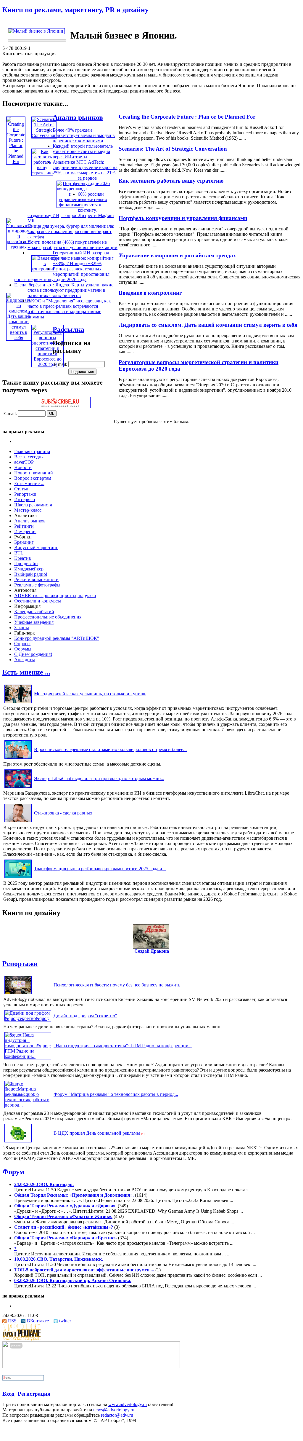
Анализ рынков (78, 117)
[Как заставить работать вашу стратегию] (42, 172)
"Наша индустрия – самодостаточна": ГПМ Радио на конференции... (123, 1045)
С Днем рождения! (33, 654)
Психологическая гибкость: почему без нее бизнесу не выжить (117, 984)
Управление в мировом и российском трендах (177, 255)
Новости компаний (33, 472)
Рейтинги (24, 526)
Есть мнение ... (29, 483)
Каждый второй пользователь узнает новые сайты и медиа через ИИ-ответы (83, 151)
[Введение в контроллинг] (44, 268)
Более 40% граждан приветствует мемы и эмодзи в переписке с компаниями (84, 135)
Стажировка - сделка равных (63, 812)
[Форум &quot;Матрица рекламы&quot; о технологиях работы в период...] (27, 1104)
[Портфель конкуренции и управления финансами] (70, 204)
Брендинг (24, 542)
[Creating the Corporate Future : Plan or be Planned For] (15, 161)
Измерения (25, 531)
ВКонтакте (38, 1320)
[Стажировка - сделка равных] (18, 822)
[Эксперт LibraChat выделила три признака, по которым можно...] (18, 787)
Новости (23, 467)
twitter (65, 1320)
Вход (8, 1394)
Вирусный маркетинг (36, 547)
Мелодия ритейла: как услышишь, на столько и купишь (90, 693)
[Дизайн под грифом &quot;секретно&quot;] (27, 1018)
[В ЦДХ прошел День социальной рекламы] (18, 1142)
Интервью (24, 499)
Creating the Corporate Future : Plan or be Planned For (187, 117)
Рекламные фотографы (37, 584)
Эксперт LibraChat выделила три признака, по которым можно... (99, 778)
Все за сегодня (28, 456)
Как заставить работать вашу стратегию (171, 181)
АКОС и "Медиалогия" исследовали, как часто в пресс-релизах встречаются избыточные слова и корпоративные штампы (69, 308)
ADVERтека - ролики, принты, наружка (55, 595)
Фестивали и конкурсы (37, 600)
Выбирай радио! (30, 574)
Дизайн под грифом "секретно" (85, 1015)
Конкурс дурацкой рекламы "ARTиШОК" (56, 638)
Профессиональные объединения (47, 616)
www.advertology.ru (127, 1404)
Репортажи (25, 494)
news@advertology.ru (113, 1409)
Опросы (22, 643)
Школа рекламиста (33, 504)
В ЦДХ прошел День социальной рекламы (97, 1133)
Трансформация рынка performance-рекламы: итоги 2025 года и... (100, 868)
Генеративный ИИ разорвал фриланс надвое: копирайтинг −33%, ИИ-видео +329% (83, 258)
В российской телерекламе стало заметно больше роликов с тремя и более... (110, 749)
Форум (13, 1172)
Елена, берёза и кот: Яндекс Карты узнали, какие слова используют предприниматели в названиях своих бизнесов (63, 290)
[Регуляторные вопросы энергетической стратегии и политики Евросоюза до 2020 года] (47, 364)
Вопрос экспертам (32, 478)
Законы (21, 627)
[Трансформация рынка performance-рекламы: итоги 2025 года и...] (18, 877)
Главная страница (32, 451)
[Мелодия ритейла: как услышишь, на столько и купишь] (18, 702)
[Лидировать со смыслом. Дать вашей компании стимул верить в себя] (18, 337)
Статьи (21, 488)
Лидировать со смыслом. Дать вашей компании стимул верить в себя (208, 325)
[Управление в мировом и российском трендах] (18, 246)
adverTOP (24, 462)
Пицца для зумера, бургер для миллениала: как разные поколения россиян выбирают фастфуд (71, 231)
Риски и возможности (36, 579)
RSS (12, 1320)
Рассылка (68, 329)
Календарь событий (34, 611)
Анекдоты (24, 659)
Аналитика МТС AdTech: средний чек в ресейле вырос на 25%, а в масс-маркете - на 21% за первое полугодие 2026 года (85, 175)
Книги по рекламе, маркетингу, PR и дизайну (75, 10)
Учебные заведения (34, 622)
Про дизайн (26, 563)
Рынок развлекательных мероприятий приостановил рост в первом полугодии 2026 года (61, 274)
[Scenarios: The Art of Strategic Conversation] (44, 135)
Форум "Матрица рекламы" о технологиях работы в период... (116, 1094)
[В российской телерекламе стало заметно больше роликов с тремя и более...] (18, 758)
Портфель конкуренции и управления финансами (183, 218)
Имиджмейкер (28, 568)
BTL (18, 552)
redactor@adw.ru (117, 1415)
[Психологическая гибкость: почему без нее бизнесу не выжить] (18, 994)
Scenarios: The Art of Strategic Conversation (173, 149)
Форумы (22, 648)
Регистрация (34, 1394)
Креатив (22, 558)
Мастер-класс (27, 510)
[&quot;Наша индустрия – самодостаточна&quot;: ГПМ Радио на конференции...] (27, 1056)
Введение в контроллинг (150, 293)
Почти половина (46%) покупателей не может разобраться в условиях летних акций (72, 245)
